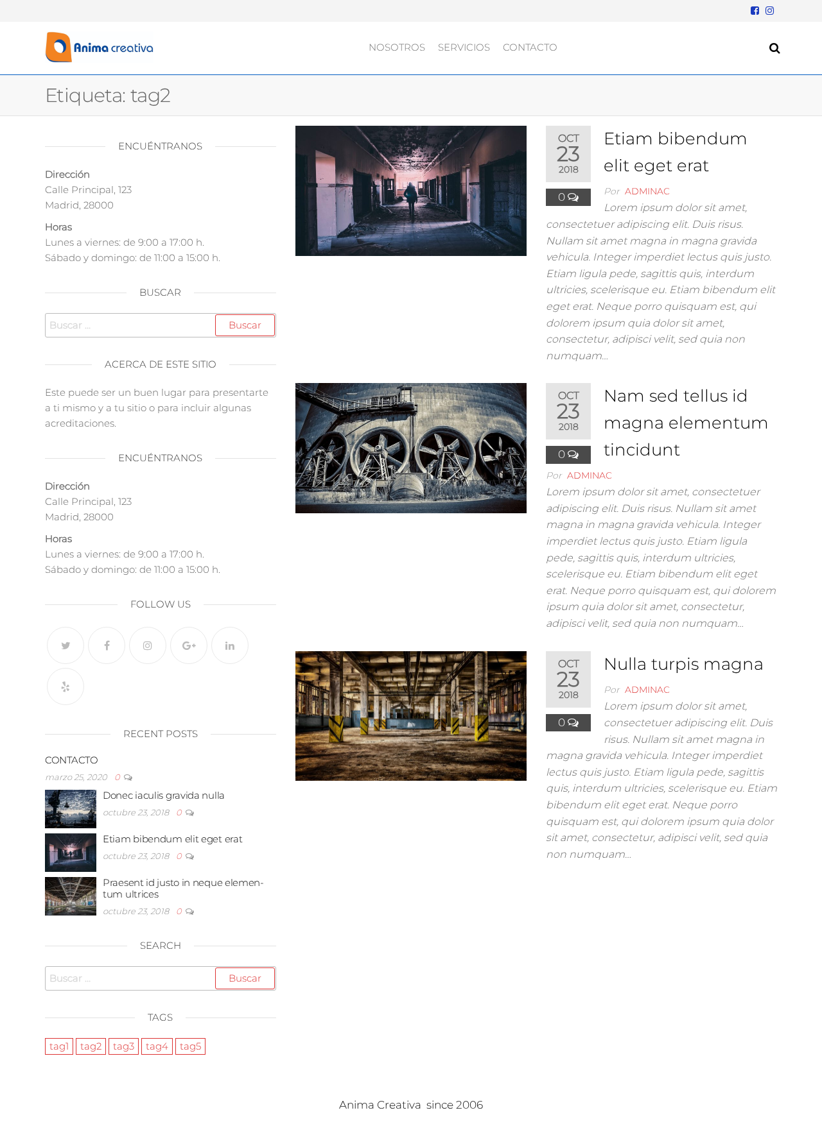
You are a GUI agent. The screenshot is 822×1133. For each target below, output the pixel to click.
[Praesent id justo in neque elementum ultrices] (70, 895)
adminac (647, 191)
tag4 (157, 1046)
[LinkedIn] (230, 645)
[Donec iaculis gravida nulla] (70, 808)
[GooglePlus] (188, 645)
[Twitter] (65, 645)
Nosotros (397, 47)
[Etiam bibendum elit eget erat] (411, 189)
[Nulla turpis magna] (411, 714)
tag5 (190, 1046)
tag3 (123, 1046)
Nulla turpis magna (684, 664)
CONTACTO (71, 760)
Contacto (530, 47)
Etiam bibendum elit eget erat (172, 839)
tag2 (90, 1046)
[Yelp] (65, 686)
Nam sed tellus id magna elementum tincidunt (686, 422)
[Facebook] (106, 645)
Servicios (464, 47)
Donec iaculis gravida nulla (164, 795)
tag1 (59, 1046)
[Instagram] (147, 645)
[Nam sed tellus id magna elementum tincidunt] (411, 447)
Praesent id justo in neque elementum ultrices (183, 888)
